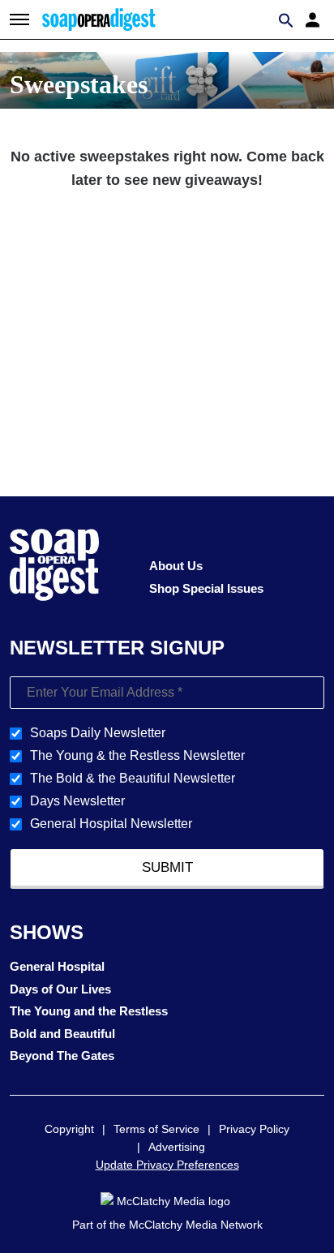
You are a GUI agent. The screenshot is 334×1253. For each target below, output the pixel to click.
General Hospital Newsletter (111, 823)
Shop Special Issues (206, 588)
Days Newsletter (77, 801)
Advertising (176, 1146)
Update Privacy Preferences (167, 1164)
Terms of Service (156, 1128)
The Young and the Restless (89, 1011)
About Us (176, 566)
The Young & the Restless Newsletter (137, 755)
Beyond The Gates (62, 1055)
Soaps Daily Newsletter (97, 733)
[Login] (314, 18)
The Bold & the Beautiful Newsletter (132, 778)
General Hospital (57, 966)
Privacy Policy (254, 1128)
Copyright (69, 1128)
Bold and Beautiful (62, 1034)
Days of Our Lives (60, 989)
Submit (167, 867)
